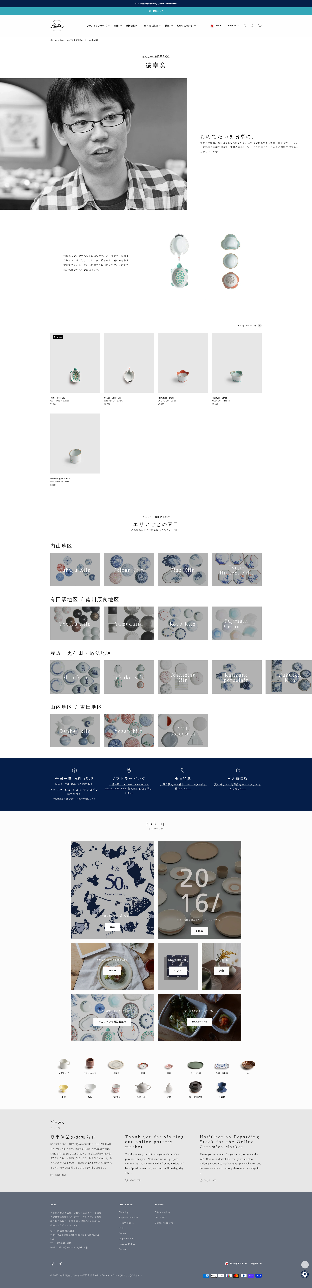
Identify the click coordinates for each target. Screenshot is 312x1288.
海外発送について (156, 11)
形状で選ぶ (131, 25)
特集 (167, 25)
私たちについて (185, 25)
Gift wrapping (162, 1212)
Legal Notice (126, 1238)
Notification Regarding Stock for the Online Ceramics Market (230, 1142)
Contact (123, 1233)
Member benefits (164, 1223)
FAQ (121, 1228)
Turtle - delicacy (57, 398)
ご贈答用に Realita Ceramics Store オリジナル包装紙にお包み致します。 (129, 788)
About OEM (161, 1217)
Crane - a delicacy (112, 398)
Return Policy (126, 1223)
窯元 (116, 25)
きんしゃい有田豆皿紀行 (72, 40)
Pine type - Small (219, 398)
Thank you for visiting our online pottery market (154, 1142)
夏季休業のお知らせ (73, 1137)
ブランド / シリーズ (97, 25)
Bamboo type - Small (60, 479)
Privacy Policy (127, 1244)
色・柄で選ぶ (151, 25)
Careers (123, 1249)
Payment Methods (129, 1217)
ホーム (53, 40)
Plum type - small (166, 398)
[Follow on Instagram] (52, 1263)
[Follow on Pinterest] (61, 1263)
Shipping (124, 1212)
